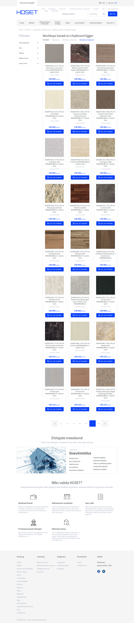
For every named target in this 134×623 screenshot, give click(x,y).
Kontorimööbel (21, 603)
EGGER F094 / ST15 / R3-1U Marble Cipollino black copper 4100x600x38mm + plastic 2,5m (80, 69)
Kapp (18, 600)
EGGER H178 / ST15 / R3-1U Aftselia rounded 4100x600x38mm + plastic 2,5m (80, 209)
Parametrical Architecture (25, 606)
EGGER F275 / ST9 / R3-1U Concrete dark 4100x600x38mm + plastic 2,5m (105, 209)
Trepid (19, 562)
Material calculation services (46, 566)
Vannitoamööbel (22, 581)
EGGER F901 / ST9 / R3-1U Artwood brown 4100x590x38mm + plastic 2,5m (54, 255)
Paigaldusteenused (43, 569)
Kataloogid (55, 11)
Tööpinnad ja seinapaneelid (41, 30)
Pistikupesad (21, 613)
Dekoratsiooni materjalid (25, 569)
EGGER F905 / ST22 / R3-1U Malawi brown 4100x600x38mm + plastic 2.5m (80, 255)
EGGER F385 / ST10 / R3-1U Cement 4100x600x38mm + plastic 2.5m (80, 345)
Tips (103, 9)
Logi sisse (111, 3)
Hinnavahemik (24, 43)
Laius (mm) (23, 63)
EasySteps (52, 9)
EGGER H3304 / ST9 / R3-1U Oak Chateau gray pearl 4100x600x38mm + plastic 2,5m (105, 69)
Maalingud (20, 594)
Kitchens (28, 30)
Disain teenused (42, 562)
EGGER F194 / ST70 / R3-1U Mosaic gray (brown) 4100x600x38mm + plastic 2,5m (54, 209)
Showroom (62, 9)
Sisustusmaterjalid (27, 3)
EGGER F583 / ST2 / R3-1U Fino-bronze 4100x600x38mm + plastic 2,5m (80, 392)
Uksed (19, 575)
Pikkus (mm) (23, 58)
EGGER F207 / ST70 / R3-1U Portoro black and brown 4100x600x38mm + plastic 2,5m (54, 346)
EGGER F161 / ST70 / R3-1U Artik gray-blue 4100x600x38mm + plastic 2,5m (54, 163)
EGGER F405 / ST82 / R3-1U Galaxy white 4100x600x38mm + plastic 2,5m (105, 346)
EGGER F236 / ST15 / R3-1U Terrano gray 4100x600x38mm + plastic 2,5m (54, 392)
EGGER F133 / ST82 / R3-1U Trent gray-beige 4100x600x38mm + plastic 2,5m (105, 163)
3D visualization (113, 9)
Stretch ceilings (22, 572)
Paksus (21, 53)
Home (21, 30)
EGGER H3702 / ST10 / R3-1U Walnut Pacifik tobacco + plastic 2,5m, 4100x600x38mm (106, 255)
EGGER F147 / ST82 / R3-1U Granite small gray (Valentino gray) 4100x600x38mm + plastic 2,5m (80, 116)
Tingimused (61, 562)
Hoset (27, 12)
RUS (103, 3)
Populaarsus (56, 40)
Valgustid (20, 588)
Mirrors (19, 591)
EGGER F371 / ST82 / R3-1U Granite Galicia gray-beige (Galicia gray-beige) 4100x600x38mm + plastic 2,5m (105, 393)
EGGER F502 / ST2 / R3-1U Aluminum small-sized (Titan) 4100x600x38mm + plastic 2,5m (54, 69)
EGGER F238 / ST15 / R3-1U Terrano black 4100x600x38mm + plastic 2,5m (105, 300)
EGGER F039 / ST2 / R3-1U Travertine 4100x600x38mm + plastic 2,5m (80, 162)
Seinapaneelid (21, 597)
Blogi (46, 11)
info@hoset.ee (82, 566)
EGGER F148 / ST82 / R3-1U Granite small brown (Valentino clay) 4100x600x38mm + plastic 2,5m (105, 116)
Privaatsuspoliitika (63, 566)
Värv (20, 48)
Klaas (18, 610)
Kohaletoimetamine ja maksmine (80, 9)
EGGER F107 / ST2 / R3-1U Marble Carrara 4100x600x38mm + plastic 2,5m (54, 300)
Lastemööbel (21, 578)
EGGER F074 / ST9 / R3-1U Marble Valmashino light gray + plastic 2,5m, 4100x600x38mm (80, 300)
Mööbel (19, 566)
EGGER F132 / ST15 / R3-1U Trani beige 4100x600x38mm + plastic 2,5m (54, 115)
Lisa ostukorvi (55, 84)
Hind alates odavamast (69, 40)
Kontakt (96, 9)
